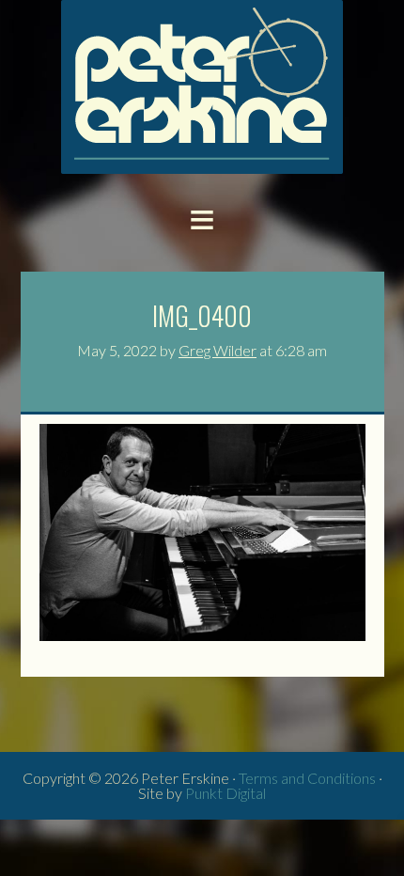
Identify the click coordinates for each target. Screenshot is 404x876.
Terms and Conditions (307, 778)
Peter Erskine (202, 87)
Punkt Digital (225, 793)
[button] (202, 218)
